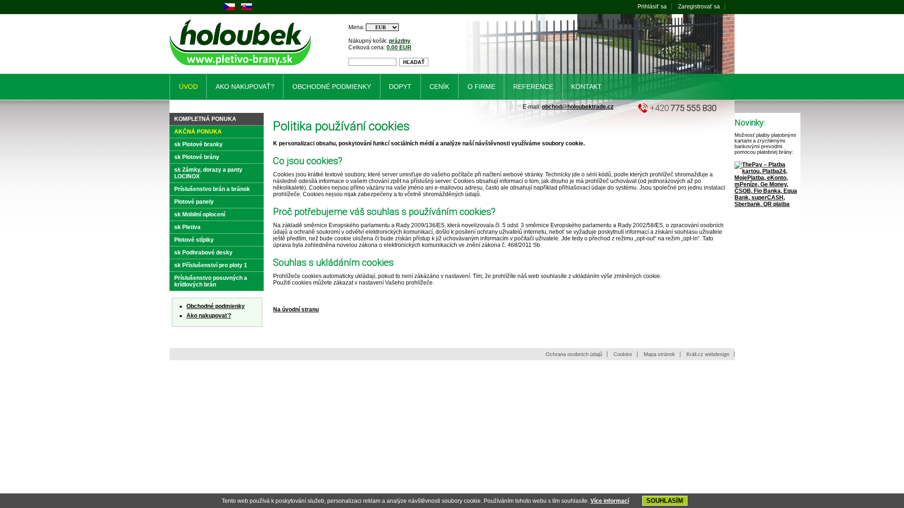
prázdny (400, 41)
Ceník (439, 86)
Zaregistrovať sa (699, 6)
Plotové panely (194, 201)
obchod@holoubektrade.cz (577, 106)
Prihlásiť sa (652, 6)
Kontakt (586, 86)
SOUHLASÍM (664, 500)
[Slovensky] (246, 8)
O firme (481, 86)
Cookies (622, 354)
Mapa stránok (659, 354)
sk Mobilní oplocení (199, 214)
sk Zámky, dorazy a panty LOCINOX (208, 173)
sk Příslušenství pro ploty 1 (210, 265)
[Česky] (229, 8)
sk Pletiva (187, 227)
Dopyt (400, 86)
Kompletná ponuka (205, 119)
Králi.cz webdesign (707, 354)
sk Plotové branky (198, 144)
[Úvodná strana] (242, 67)
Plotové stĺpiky (194, 240)
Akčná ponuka (198, 131)
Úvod (188, 86)
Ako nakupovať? (208, 315)
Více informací (609, 501)
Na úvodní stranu (296, 309)
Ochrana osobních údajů (574, 354)
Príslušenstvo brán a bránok (212, 189)
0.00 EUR (399, 47)
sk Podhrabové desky (203, 252)
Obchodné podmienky (215, 306)
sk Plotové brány (196, 157)
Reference (533, 86)
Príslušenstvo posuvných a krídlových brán (210, 281)
